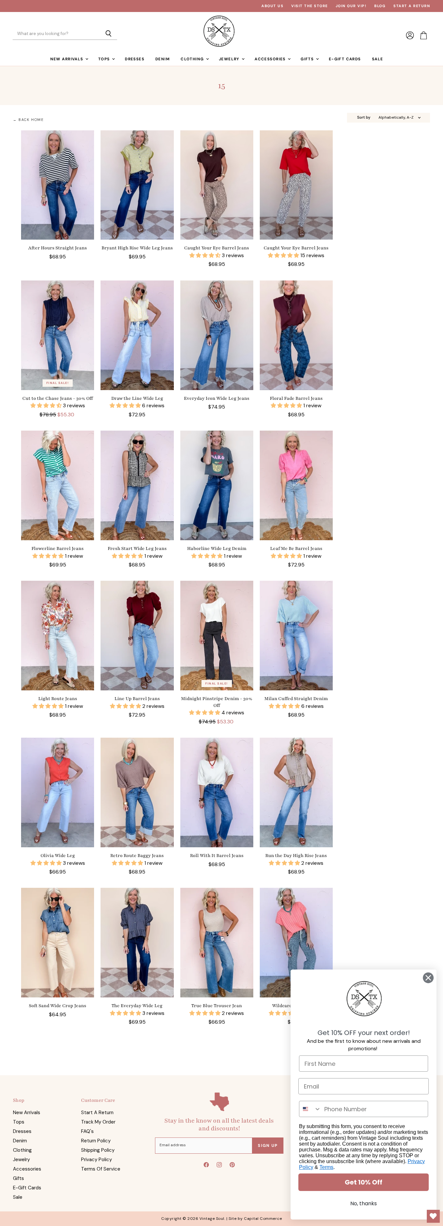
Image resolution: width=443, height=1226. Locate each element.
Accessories (271, 59)
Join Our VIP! (351, 6)
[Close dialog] (428, 977)
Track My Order (98, 1122)
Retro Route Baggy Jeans (137, 855)
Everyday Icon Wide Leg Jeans (216, 398)
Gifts (308, 59)
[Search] (108, 34)
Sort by (363, 117)
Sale (377, 59)
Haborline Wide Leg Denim (216, 548)
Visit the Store (309, 6)
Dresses (134, 59)
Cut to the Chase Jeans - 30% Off (57, 398)
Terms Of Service (100, 1169)
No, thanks (363, 1203)
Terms (326, 1167)
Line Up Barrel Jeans (137, 699)
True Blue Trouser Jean (216, 1006)
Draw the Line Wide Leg (137, 398)
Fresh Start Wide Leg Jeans (137, 548)
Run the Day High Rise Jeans (296, 855)
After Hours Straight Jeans (57, 248)
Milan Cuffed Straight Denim (296, 699)
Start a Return (411, 6)
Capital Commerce (263, 1218)
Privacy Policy (96, 1159)
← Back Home (28, 120)
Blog (380, 6)
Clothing (193, 59)
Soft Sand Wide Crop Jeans (57, 1006)
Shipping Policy (97, 1150)
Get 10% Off (363, 1182)
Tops (104, 59)
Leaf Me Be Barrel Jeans (296, 548)
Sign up (268, 1145)
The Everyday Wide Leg (137, 1006)
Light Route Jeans (57, 699)
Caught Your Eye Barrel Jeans (216, 248)
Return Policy (96, 1140)
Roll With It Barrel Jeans (217, 855)
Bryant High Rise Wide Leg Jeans (137, 248)
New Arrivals (67, 59)
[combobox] (310, 1109)
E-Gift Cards (345, 59)
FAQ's (87, 1131)
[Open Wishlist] (433, 1216)
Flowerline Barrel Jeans (57, 548)
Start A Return (97, 1112)
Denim (162, 59)
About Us (272, 6)
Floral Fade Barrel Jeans (296, 398)
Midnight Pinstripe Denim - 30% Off (216, 702)
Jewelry (230, 59)
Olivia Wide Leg (58, 855)
